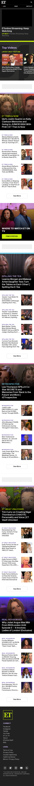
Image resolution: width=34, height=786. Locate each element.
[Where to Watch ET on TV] (17, 222)
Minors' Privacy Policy (11, 759)
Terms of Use (8, 750)
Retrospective (11, 384)
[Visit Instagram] (16, 768)
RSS (4, 742)
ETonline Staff (8, 740)
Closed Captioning (10, 755)
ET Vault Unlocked (13, 509)
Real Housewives (12, 620)
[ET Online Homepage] (4, 2)
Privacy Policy (8, 752)
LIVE (4, 6)
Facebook (6, 727)
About (5, 738)
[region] (17, 18)
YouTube (6, 733)
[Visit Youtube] (21, 768)
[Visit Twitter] (10, 768)
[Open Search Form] (31, 2)
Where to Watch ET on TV (16, 230)
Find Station (12, 236)
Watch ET (29, 6)
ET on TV (6, 736)
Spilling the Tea (11, 276)
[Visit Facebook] (5, 768)
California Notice (9, 757)
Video (16, 6)
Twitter (5, 731)
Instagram (6, 729)
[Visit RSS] (27, 768)
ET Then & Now (10, 116)
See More (17, 196)
